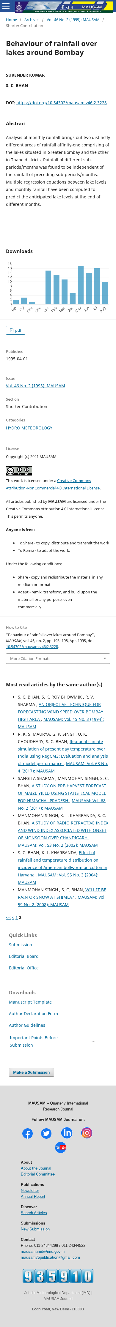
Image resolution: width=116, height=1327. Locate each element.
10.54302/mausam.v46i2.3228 (32, 646)
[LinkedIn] (66, 1138)
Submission (20, 944)
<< (8, 917)
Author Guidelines (27, 1025)
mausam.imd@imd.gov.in (43, 1251)
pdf (17, 330)
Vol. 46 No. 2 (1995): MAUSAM (73, 19)
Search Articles (34, 1213)
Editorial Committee (38, 1174)
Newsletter (30, 1190)
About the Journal (36, 1168)
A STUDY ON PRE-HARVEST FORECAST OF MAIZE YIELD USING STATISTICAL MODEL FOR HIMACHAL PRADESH (62, 793)
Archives (31, 19)
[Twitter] (46, 1138)
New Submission (35, 1229)
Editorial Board (24, 956)
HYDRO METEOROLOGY (29, 428)
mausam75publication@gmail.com (50, 1257)
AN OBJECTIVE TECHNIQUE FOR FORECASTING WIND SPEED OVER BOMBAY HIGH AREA (60, 712)
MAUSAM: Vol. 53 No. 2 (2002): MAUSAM (58, 845)
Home (11, 19)
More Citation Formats (30, 658)
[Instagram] (86, 1138)
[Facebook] (27, 1138)
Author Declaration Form (33, 1013)
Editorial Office (24, 968)
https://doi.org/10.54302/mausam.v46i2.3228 (61, 102)
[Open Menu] (6, 6)
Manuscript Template (30, 1002)
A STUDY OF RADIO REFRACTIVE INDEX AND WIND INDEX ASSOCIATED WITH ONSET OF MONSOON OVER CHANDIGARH (63, 830)
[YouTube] (60, 1152)
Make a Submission (31, 1072)
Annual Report (33, 1196)
